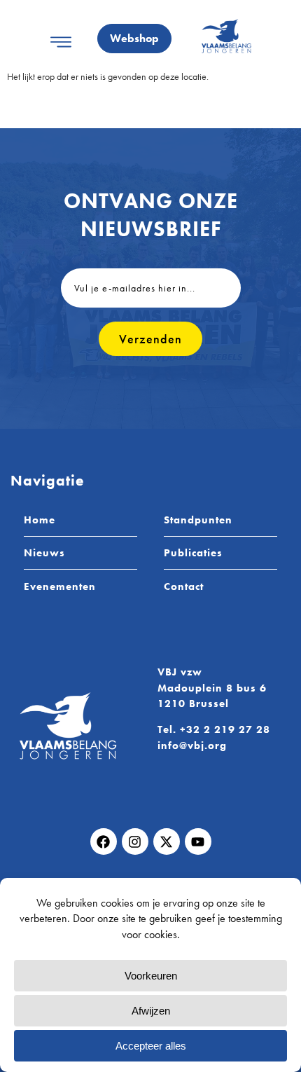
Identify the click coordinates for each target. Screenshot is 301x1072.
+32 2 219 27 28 (225, 729)
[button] (60, 41)
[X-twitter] (166, 841)
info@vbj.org (192, 745)
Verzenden (150, 339)
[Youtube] (198, 841)
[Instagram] (135, 841)
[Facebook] (103, 841)
